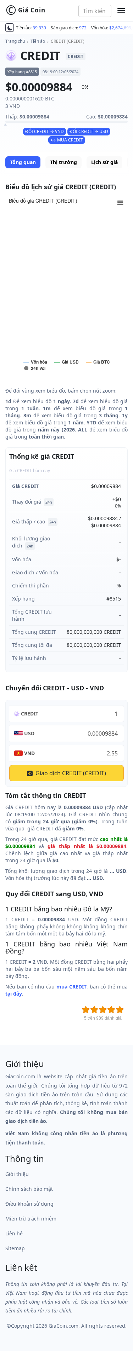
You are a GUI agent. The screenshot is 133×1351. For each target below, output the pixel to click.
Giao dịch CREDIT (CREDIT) (70, 773)
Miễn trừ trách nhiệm (30, 1218)
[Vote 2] (94, 1009)
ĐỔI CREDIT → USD (89, 131)
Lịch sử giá (104, 162)
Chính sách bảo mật (29, 1188)
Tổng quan (23, 162)
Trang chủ (15, 41)
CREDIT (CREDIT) (67, 41)
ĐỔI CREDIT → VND (44, 131)
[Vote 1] (86, 1009)
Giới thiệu (17, 1174)
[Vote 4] (111, 1009)
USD (29, 733)
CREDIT (29, 713)
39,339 (39, 28)
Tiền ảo (38, 41)
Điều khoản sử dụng (29, 1203)
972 (83, 28)
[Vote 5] (120, 1009)
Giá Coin (25, 10)
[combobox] (94, 11)
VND (29, 753)
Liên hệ (14, 1233)
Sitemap (15, 1248)
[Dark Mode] (9, 27)
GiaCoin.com (63, 1325)
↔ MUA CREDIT (66, 140)
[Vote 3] (103, 1009)
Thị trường (63, 162)
